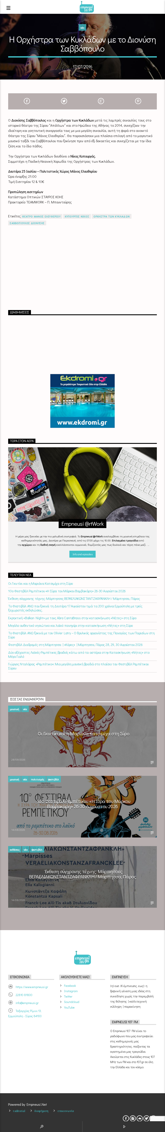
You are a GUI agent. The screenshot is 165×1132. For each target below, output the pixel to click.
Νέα (82, 27)
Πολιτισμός (37, 779)
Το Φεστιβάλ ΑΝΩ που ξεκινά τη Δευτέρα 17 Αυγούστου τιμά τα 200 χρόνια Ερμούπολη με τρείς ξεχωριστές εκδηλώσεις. (75, 608)
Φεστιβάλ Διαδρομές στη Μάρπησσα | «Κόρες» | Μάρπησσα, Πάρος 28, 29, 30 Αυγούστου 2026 (75, 644)
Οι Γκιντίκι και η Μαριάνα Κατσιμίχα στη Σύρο (40, 583)
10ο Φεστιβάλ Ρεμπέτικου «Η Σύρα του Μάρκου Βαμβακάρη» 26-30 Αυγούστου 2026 (66, 591)
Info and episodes (82, 554)
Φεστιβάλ (53, 779)
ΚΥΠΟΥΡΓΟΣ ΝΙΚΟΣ (77, 216)
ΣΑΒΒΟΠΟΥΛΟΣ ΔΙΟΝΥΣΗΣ (27, 223)
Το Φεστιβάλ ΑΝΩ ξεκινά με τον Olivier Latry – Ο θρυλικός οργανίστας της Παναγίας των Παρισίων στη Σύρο (81, 635)
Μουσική (14, 709)
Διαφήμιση (41, 1111)
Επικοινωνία (66, 1111)
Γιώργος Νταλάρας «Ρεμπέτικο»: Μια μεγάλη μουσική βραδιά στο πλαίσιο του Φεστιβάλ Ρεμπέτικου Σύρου (78, 666)
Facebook (70, 986)
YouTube (69, 1007)
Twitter (68, 996)
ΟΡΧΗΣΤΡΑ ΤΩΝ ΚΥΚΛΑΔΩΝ (111, 216)
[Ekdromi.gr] (82, 401)
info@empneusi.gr (27, 1003)
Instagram (71, 991)
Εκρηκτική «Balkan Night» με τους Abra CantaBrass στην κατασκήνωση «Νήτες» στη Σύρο (72, 618)
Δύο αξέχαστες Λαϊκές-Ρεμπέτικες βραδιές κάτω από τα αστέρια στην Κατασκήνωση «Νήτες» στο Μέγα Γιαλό (78, 654)
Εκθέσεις (15, 849)
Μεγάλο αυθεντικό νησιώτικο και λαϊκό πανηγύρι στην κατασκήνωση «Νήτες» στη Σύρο (70, 625)
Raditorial (19, 1111)
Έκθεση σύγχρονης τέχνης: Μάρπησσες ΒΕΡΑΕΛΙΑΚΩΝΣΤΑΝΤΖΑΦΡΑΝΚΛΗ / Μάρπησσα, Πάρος (74, 598)
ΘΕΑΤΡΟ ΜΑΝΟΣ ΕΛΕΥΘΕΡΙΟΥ (41, 216)
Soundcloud (71, 1002)
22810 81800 (24, 995)
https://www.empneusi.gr (32, 987)
